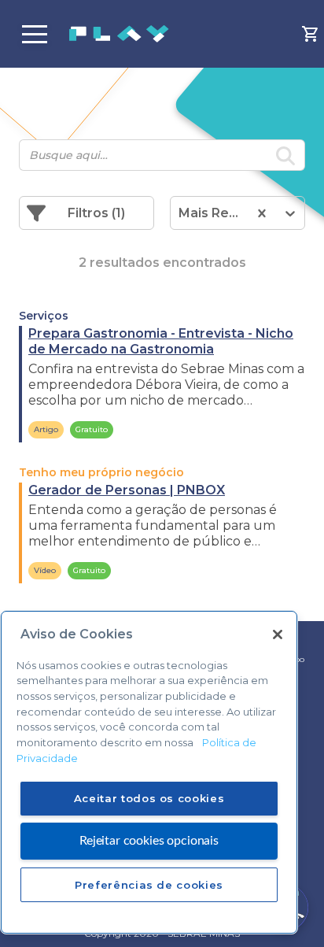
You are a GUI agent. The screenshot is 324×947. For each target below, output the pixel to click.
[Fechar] (277, 634)
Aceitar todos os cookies (149, 798)
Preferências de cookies (149, 885)
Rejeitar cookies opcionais (149, 840)
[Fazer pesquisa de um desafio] (285, 158)
